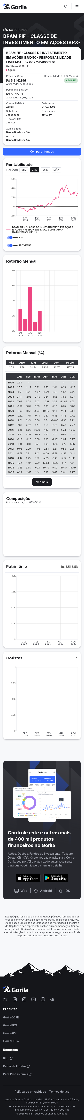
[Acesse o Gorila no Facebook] (15, 999)
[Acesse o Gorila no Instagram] (24, 999)
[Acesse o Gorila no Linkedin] (43, 999)
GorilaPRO (10, 1025)
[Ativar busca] (66, 6)
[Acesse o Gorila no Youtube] (33, 999)
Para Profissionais (15, 1074)
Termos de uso (59, 1091)
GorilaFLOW (11, 1041)
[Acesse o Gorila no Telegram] (52, 999)
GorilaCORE (11, 1017)
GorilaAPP (10, 1033)
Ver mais (42, 482)
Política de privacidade (30, 1091)
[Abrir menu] (77, 6)
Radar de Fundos (14, 1066)
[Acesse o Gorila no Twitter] (5, 999)
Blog (6, 1058)
